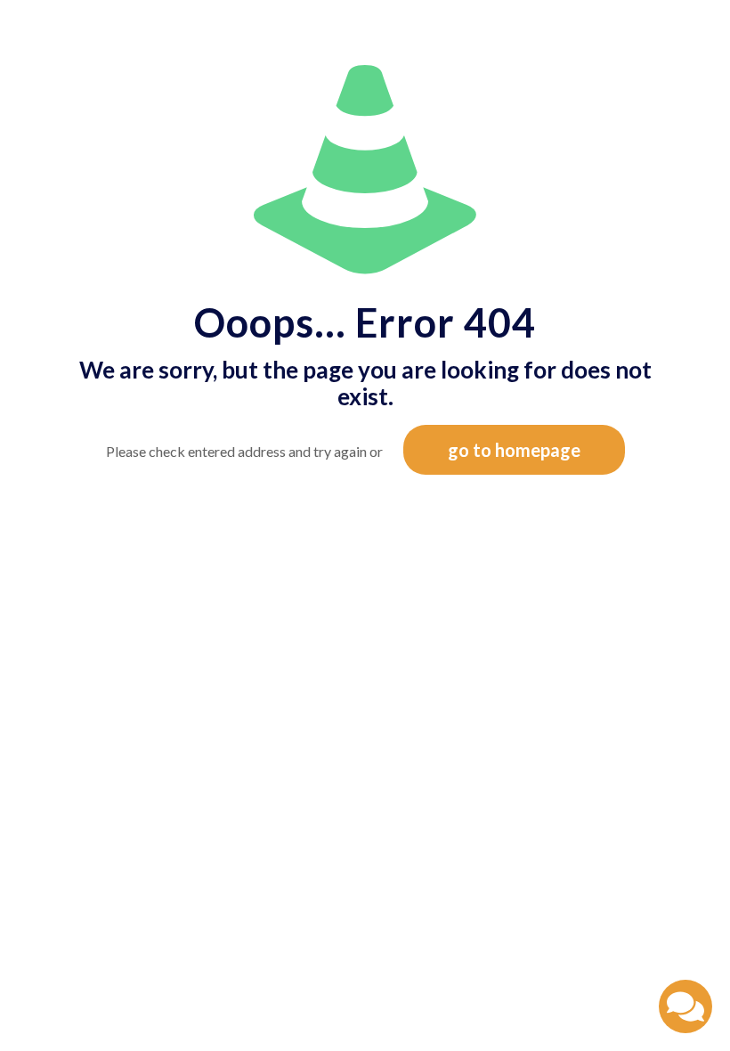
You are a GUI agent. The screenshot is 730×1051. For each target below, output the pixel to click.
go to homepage (514, 449)
